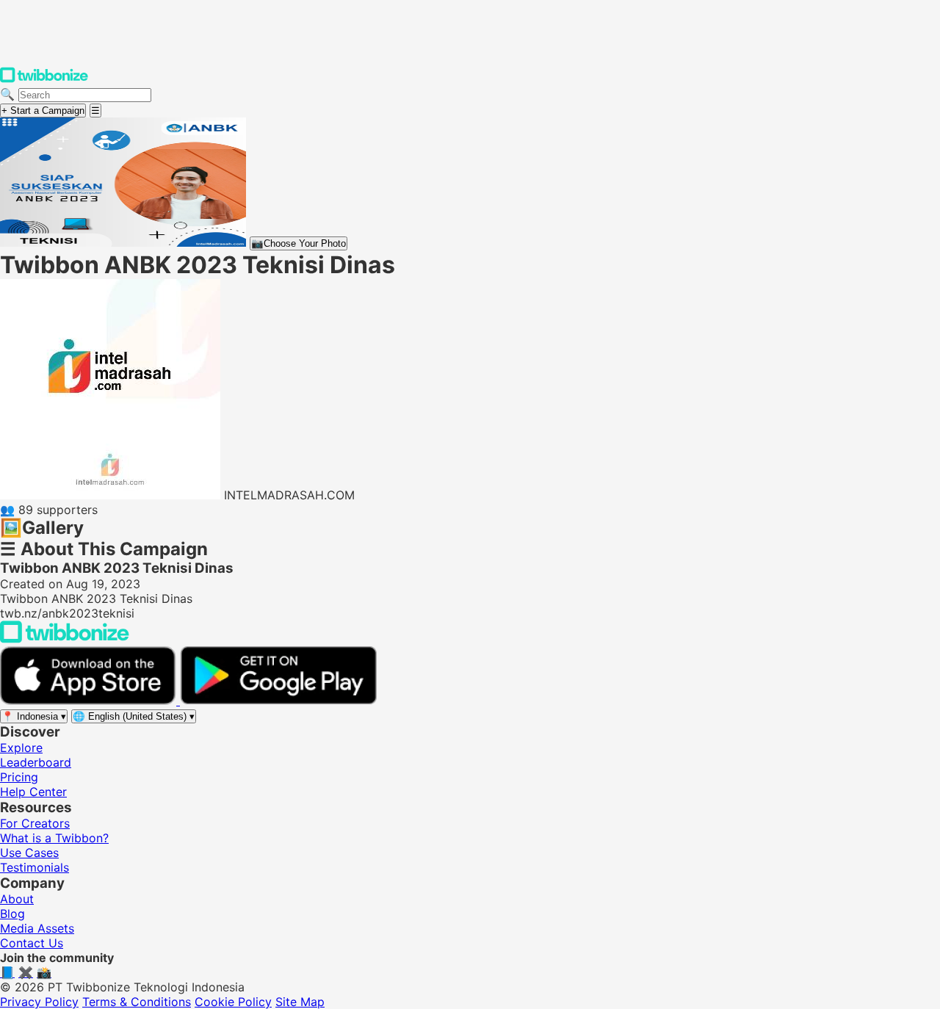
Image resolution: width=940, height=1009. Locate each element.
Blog (12, 913)
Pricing (19, 777)
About (17, 899)
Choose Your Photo (298, 243)
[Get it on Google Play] (278, 700)
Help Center (33, 791)
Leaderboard (35, 762)
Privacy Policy (39, 1001)
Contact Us (31, 943)
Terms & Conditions (136, 1001)
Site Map (300, 1001)
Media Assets (37, 928)
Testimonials (34, 867)
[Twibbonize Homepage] (44, 79)
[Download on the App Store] (90, 700)
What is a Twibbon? (54, 838)
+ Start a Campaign (42, 110)
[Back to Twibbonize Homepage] (64, 639)
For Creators (35, 823)
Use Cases (29, 852)
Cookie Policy (233, 1001)
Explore (21, 747)
